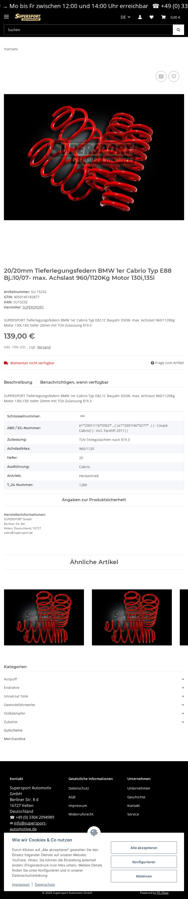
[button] (140, 17)
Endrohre (11, 688)
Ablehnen (144, 876)
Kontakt (133, 805)
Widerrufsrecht (81, 814)
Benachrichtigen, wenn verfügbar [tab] (74, 382)
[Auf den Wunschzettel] (173, 76)
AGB (72, 797)
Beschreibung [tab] (18, 382)
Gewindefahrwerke (19, 705)
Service (133, 814)
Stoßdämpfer (14, 713)
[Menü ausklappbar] (6, 15)
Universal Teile (16, 696)
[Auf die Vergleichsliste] (161, 76)
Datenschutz (45, 884)
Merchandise (14, 738)
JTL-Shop (162, 893)
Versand (44, 347)
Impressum (21, 884)
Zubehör (11, 722)
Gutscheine (13, 730)
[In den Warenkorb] (8, 64)
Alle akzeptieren (143, 848)
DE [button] (123, 17)
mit (82, 416)
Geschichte (136, 797)
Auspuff (10, 679)
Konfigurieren (143, 862)
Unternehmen (138, 788)
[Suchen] (178, 29)
